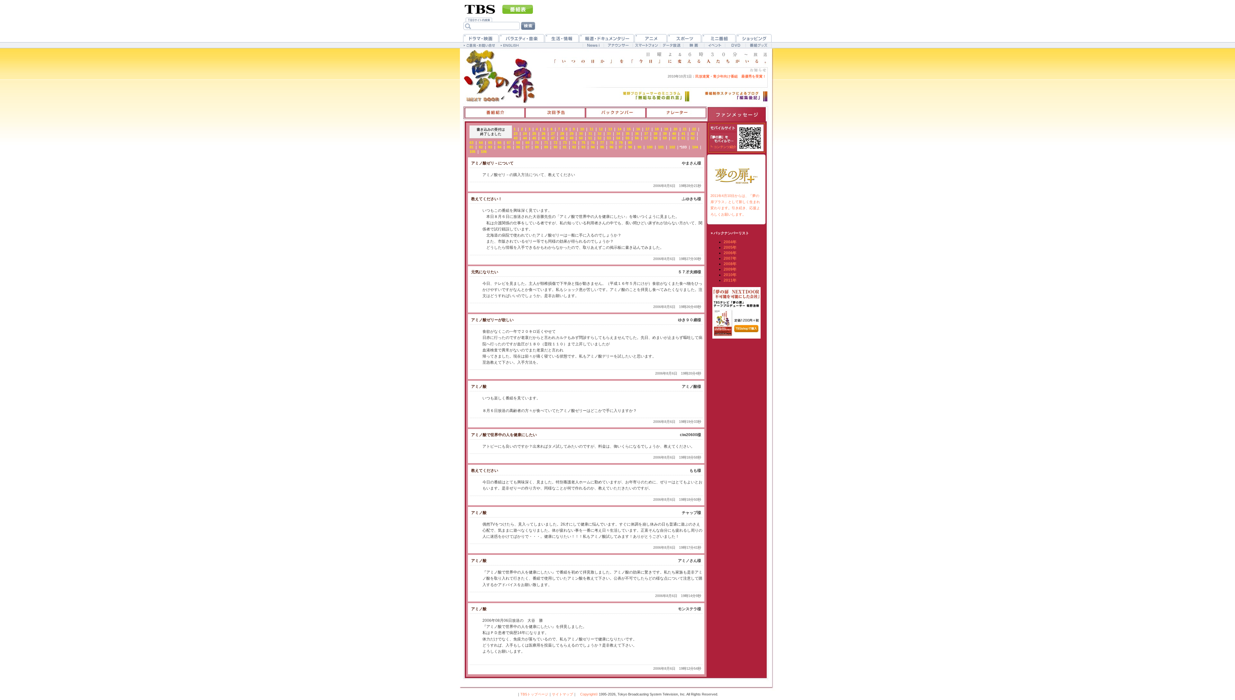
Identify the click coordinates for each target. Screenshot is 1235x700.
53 (609, 138)
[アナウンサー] (618, 45)
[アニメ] (651, 38)
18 (657, 129)
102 (672, 147)
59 (665, 138)
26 (543, 133)
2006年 (730, 253)
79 (621, 143)
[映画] (693, 45)
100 (650, 147)
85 (509, 147)
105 (472, 152)
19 (666, 129)
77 (602, 143)
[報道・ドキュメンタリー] (606, 38)
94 (593, 147)
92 (574, 147)
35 (627, 133)
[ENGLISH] (510, 45)
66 (499, 143)
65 (490, 143)
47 (553, 138)
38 (655, 133)
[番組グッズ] (758, 45)
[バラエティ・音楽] (521, 38)
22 (694, 129)
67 (509, 143)
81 (471, 147)
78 (611, 143)
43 (515, 138)
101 (661, 147)
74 (574, 143)
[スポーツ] (684, 38)
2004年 (730, 242)
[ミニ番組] (719, 38)
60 (674, 138)
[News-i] (593, 45)
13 (610, 129)
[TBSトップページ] (480, 9)
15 (629, 129)
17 (647, 129)
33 (609, 133)
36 (637, 133)
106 (484, 152)
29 (571, 133)
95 (602, 147)
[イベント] (714, 45)
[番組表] (517, 9)
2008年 (730, 264)
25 (534, 133)
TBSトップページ (534, 694)
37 (646, 133)
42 (693, 133)
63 (471, 143)
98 (630, 147)
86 (518, 147)
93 (583, 147)
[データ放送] (671, 45)
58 (655, 138)
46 (543, 138)
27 (553, 133)
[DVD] (735, 45)
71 (546, 143)
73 (565, 143)
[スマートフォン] (646, 45)
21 (685, 129)
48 (562, 138)
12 (601, 129)
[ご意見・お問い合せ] (480, 45)
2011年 (730, 280)
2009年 (730, 269)
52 (599, 138)
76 (593, 143)
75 (583, 143)
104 (695, 147)
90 (555, 147)
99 (639, 147)
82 (481, 147)
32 (599, 133)
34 (618, 133)
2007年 (730, 258)
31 (590, 133)
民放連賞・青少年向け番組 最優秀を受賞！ (717, 76)
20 (675, 129)
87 (527, 147)
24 (525, 133)
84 (499, 147)
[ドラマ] (481, 38)
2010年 (730, 275)
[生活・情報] (562, 38)
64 (481, 143)
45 (534, 138)
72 (555, 143)
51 (590, 138)
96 (611, 147)
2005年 (730, 247)
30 (581, 133)
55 (627, 138)
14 (619, 129)
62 (693, 138)
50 (581, 138)
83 (490, 147)
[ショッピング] (754, 38)
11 (591, 129)
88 (537, 147)
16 (638, 129)
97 (621, 147)
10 (582, 129)
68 (518, 143)
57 (646, 138)
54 (618, 138)
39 (665, 133)
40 (674, 133)
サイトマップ (562, 694)
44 (525, 138)
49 (571, 138)
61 (683, 138)
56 (637, 138)
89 (546, 147)
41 (683, 133)
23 (515, 133)
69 (527, 143)
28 (562, 133)
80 (630, 143)
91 (565, 147)
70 (537, 143)
